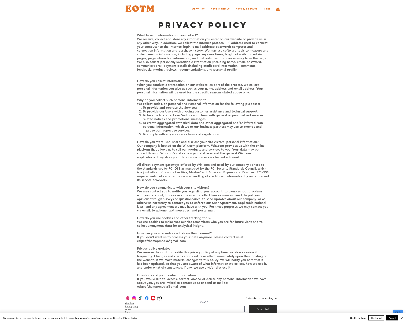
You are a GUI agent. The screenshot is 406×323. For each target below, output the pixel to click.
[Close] (402, 317)
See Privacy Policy (127, 318)
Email (203, 302)
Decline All (376, 318)
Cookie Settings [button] (358, 318)
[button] (278, 9)
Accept (392, 318)
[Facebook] (146, 298)
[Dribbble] (127, 298)
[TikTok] (140, 298)
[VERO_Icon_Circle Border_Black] (159, 298)
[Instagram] (134, 298)
